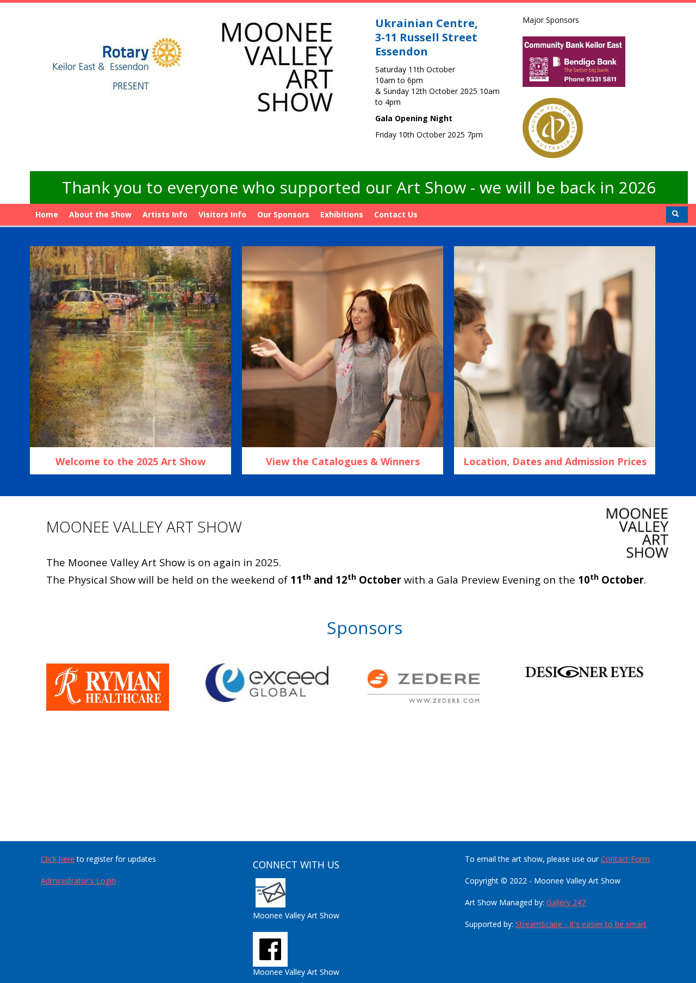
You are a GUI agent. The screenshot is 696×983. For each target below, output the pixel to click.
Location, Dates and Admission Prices (555, 461)
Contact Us (396, 214)
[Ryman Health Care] (126, 687)
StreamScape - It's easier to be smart (581, 924)
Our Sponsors (283, 214)
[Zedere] (444, 686)
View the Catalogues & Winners (343, 461)
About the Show (100, 214)
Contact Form (625, 859)
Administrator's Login (78, 880)
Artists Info (165, 214)
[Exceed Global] (285, 682)
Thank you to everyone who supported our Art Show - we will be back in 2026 (359, 187)
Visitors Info (222, 214)
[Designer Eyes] (603, 671)
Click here (57, 859)
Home (46, 214)
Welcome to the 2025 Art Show (130, 461)
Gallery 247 (566, 902)
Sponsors (364, 627)
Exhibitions (341, 214)
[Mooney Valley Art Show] (270, 948)
